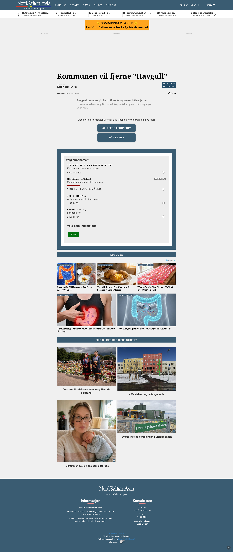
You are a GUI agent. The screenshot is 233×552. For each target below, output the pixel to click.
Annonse (60, 5)
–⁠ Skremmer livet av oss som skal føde (138, 13)
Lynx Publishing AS (126, 539)
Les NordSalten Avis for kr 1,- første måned (117, 27)
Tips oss (111, 5)
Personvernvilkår (116, 533)
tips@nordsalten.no (142, 510)
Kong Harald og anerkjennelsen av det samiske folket (103, 13)
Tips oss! (170, 86)
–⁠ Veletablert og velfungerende (66, 13)
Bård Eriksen (142, 523)
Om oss (98, 5)
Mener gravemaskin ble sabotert (205, 13)
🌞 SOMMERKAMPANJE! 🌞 (117, 23)
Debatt (74, 5)
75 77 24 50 (170, 83)
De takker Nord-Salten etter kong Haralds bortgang (35, 13)
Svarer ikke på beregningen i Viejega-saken (170, 13)
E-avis (86, 5)
